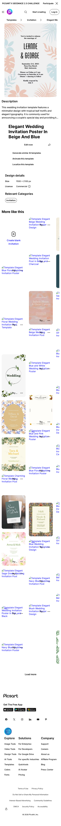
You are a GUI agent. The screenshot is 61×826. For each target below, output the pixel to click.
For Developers (25, 749)
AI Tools (8, 759)
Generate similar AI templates (26, 153)
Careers (44, 749)
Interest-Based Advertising (19, 800)
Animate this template (23, 158)
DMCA (16, 806)
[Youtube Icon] (38, 719)
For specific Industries (28, 759)
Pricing (21, 774)
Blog (43, 764)
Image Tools (10, 744)
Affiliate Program (49, 759)
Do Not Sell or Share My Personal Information (30, 794)
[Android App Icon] (20, 710)
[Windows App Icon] (31, 710)
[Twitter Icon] (14, 719)
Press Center (47, 769)
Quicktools (23, 764)
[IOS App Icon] (8, 710)
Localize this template (23, 164)
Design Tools (10, 754)
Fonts (7, 774)
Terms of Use (23, 788)
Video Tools (9, 749)
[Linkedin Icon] (30, 719)
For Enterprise (24, 744)
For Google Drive (26, 754)
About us (45, 754)
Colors (7, 769)
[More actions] (49, 225)
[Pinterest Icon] (46, 719)
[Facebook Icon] (6, 719)
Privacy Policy (37, 788)
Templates (9, 764)
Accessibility (43, 806)
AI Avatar (22, 769)
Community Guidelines (43, 800)
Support (45, 744)
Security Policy (28, 806)
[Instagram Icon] (22, 719)
